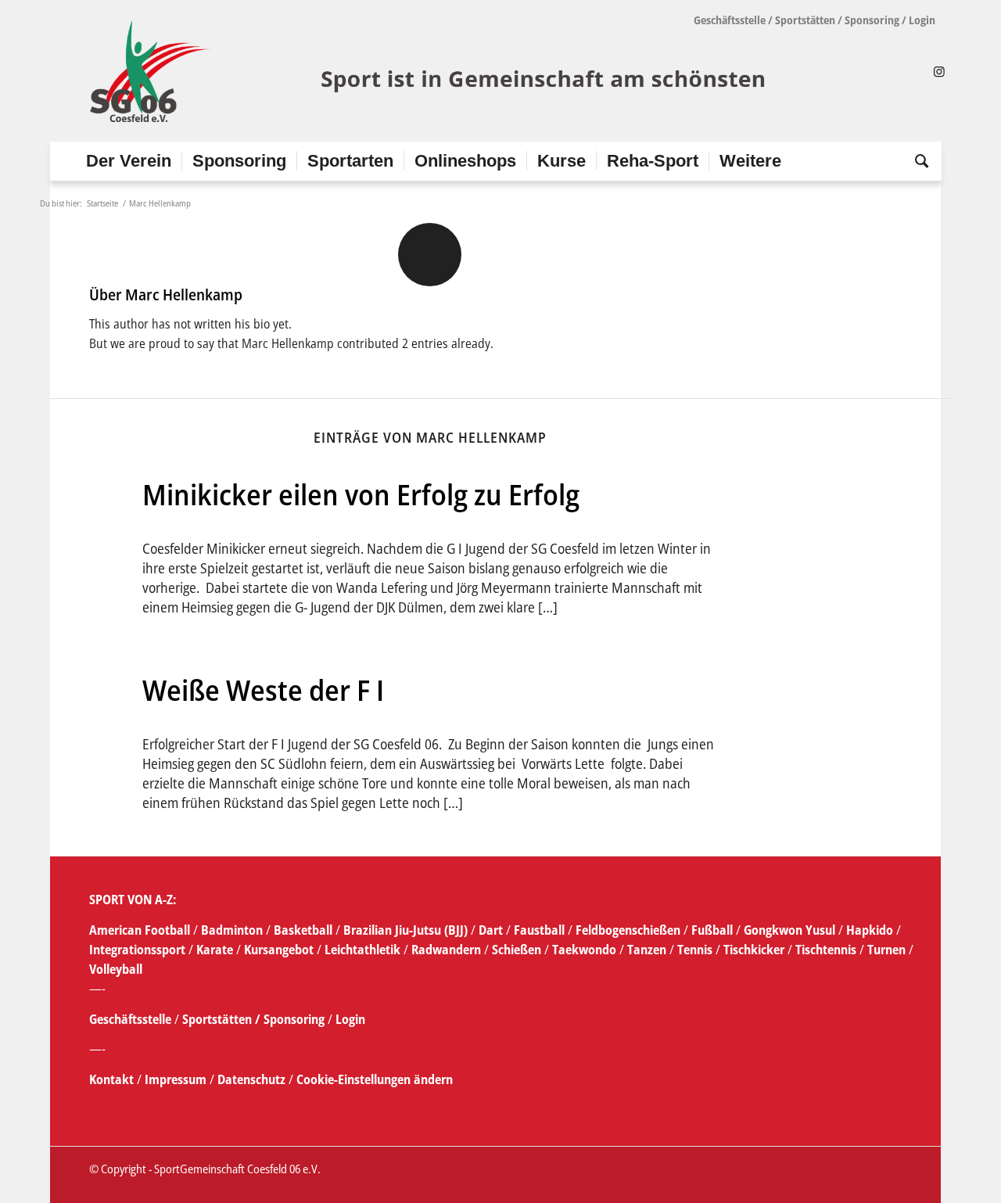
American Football (139, 930)
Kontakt (113, 1079)
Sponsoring (872, 20)
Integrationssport (137, 949)
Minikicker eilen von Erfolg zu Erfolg (360, 494)
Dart (491, 930)
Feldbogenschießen (628, 930)
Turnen (886, 949)
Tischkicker (753, 949)
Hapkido (869, 930)
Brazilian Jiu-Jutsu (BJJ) (405, 930)
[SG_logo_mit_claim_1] (429, 71)
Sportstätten (805, 20)
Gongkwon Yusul (789, 930)
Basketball (304, 930)
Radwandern (446, 949)
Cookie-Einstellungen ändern (374, 1079)
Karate (214, 949)
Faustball (539, 930)
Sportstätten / (221, 1019)
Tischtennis (825, 949)
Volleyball (115, 969)
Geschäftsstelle (730, 20)
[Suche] (916, 161)
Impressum (177, 1079)
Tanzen (646, 949)
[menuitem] (128, 161)
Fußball (713, 930)
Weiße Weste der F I (263, 689)
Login (922, 20)
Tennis (694, 949)
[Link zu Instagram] (939, 71)
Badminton (233, 930)
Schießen (516, 949)
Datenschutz (251, 1079)
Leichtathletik (360, 949)
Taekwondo (584, 949)
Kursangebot (279, 949)
